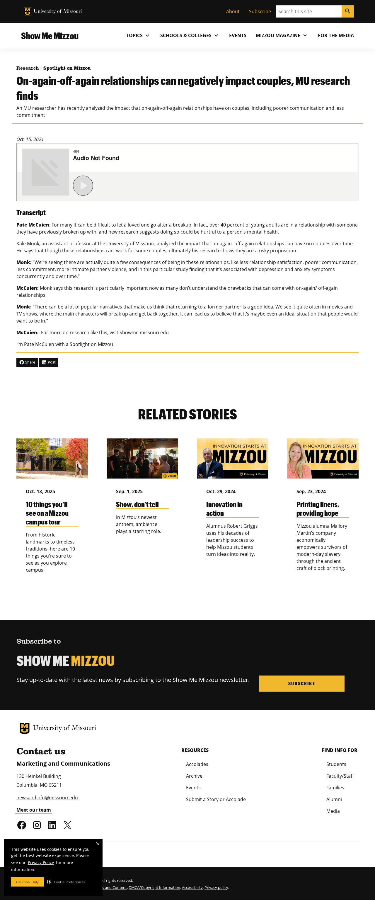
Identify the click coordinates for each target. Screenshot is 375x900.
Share (29, 362)
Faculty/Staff (340, 776)
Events (237, 35)
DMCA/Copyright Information (154, 887)
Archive (194, 776)
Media (333, 811)
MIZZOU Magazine (282, 35)
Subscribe (260, 11)
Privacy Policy (41, 862)
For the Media (336, 35)
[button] (66, 882)
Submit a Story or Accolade (216, 799)
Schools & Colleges (190, 35)
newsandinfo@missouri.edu (47, 797)
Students (336, 764)
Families (335, 787)
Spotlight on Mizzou (67, 68)
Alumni (334, 799)
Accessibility (192, 887)
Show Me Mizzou (50, 35)
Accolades (197, 764)
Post (51, 362)
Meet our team (33, 810)
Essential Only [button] (27, 882)
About (233, 11)
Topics (138, 35)
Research (27, 68)
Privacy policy (216, 887)
